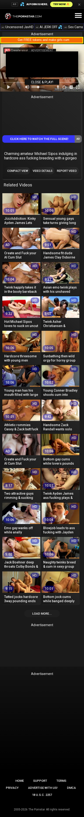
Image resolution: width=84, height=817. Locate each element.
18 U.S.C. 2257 (42, 795)
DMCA (71, 788)
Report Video (67, 171)
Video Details (42, 171)
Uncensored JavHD (17, 27)
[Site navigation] (78, 15)
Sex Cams (73, 27)
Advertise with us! (43, 788)
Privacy (12, 788)
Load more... (42, 613)
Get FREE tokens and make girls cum (43, 40)
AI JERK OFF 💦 (49, 27)
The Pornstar (36, 809)
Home (19, 780)
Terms (61, 780)
